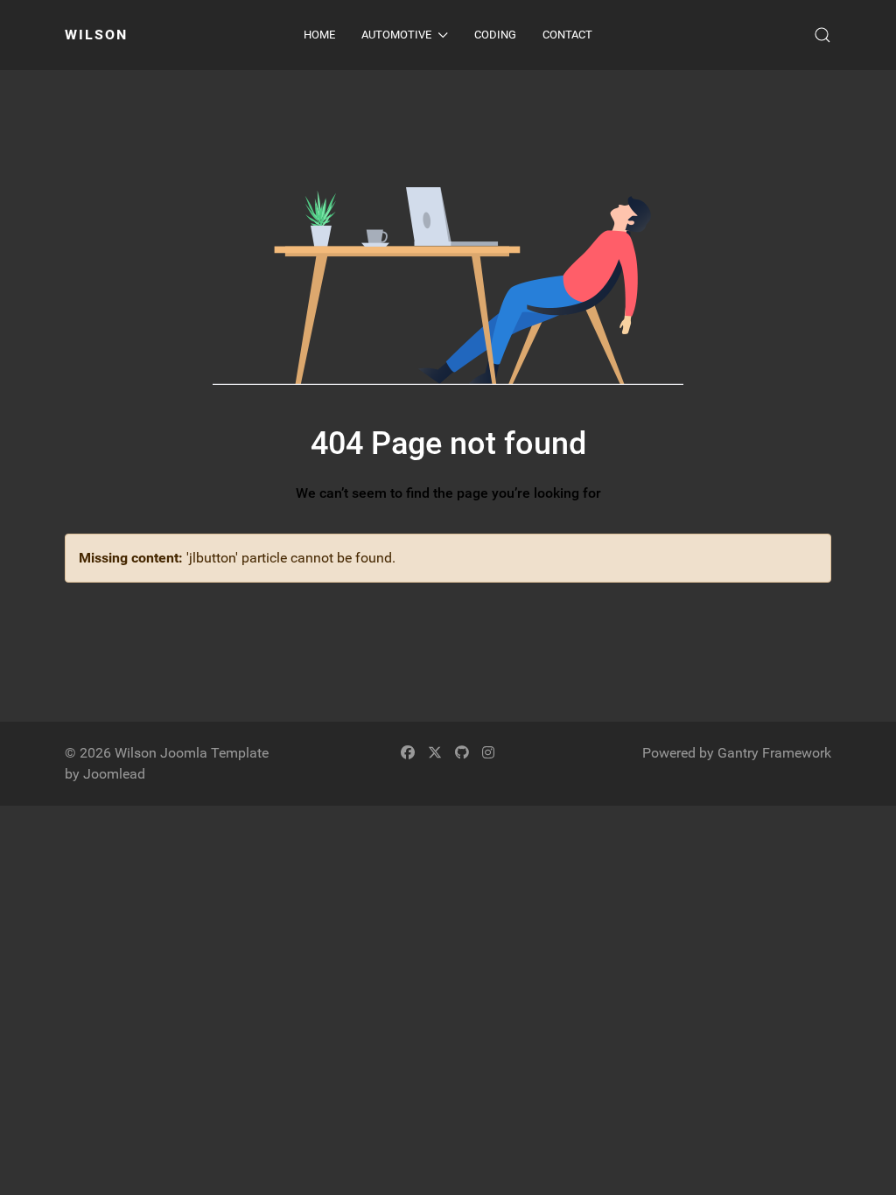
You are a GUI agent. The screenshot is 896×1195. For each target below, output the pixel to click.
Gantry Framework (774, 752)
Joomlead (114, 773)
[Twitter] (435, 752)
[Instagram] (488, 752)
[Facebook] (408, 752)
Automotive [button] (396, 34)
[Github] (462, 752)
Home (319, 34)
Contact (567, 34)
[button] (822, 35)
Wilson (96, 34)
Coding (495, 34)
